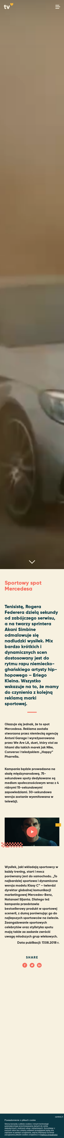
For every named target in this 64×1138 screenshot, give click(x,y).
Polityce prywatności (48, 1135)
